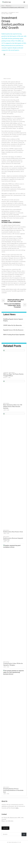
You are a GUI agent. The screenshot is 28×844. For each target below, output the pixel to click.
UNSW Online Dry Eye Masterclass (12, 325)
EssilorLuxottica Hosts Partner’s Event (13, 532)
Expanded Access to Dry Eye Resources (13, 330)
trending (5, 372)
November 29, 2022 (13, 12)
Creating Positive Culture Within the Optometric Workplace (13, 664)
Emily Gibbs (9, 13)
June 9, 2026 (6, 410)
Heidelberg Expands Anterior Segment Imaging (13, 320)
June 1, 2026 (6, 541)
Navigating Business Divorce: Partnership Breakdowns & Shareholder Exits (13, 790)
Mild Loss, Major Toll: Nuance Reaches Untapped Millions (13, 375)
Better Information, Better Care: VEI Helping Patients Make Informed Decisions (12, 406)
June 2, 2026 (6, 533)
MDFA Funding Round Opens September (14, 334)
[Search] (24, 834)
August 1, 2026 (6, 377)
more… (17, 808)
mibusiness (8, 5)
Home (3, 5)
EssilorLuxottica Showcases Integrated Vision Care (13, 539)
